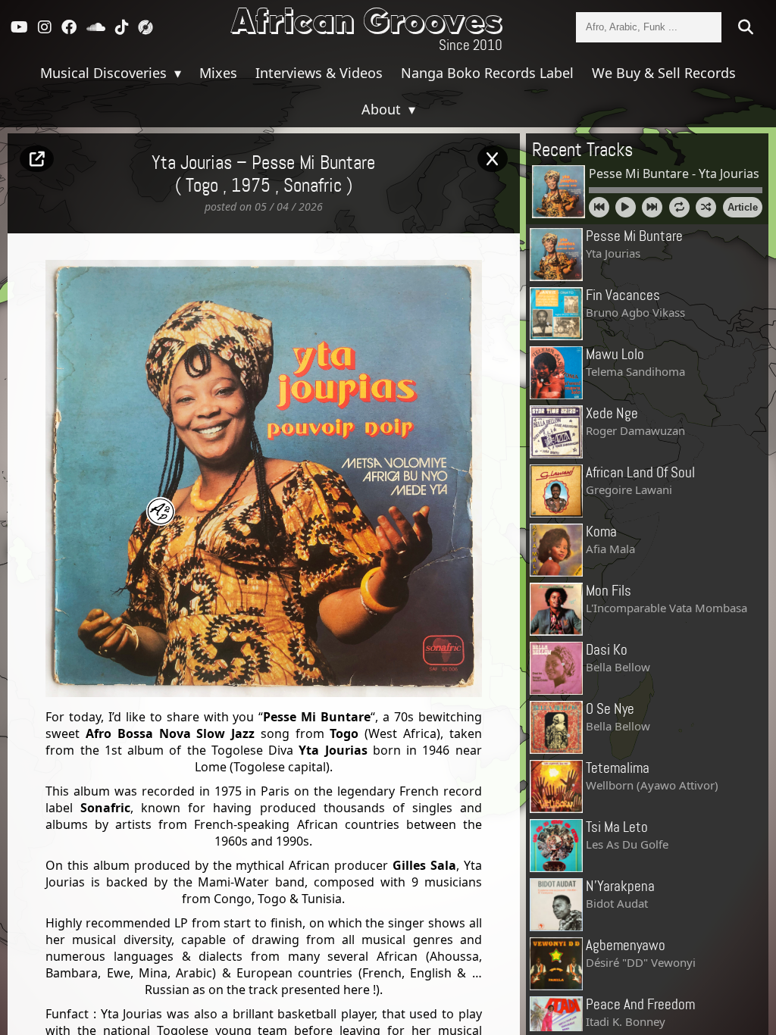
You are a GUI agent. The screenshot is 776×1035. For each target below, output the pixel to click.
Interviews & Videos (319, 73)
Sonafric (312, 186)
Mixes (218, 73)
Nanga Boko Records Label (487, 73)
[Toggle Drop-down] (176, 73)
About (383, 109)
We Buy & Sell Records (664, 73)
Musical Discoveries (105, 73)
